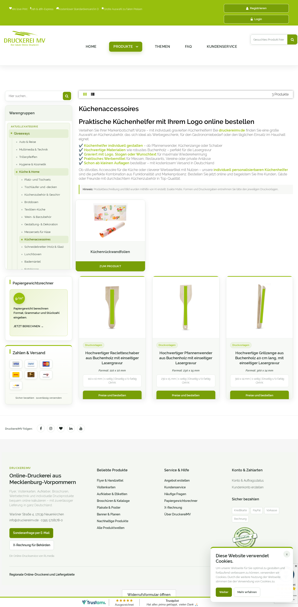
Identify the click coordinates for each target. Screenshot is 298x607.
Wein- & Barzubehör (37, 217)
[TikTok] (61, 428)
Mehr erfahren (247, 592)
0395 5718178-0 (52, 520)
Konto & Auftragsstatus (248, 480)
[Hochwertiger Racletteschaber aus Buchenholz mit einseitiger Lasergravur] (112, 307)
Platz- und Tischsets (37, 179)
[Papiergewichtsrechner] (39, 312)
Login (258, 19)
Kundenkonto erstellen (248, 487)
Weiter (223, 592)
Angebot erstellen (177, 480)
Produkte (123, 46)
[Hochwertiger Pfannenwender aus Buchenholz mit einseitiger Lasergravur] (185, 307)
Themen (162, 46)
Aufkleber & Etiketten (112, 494)
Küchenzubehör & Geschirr (42, 194)
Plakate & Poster (108, 507)
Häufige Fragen (175, 494)
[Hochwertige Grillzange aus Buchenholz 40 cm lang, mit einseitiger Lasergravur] (259, 307)
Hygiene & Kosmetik (32, 164)
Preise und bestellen (112, 395)
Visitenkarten (106, 487)
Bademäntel (32, 261)
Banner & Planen (108, 514)
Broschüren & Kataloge (113, 501)
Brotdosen (31, 202)
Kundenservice (222, 46)
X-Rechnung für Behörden (31, 545)
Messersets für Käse (37, 232)
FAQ (188, 46)
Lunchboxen (32, 254)
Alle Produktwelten (110, 528)
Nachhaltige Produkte (112, 521)
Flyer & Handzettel (110, 480)
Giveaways (22, 133)
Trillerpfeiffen (28, 157)
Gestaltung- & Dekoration (41, 224)
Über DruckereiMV (177, 514)
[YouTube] (81, 428)
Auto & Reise (27, 142)
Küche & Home (29, 171)
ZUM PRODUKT (110, 266)
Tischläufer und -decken (40, 187)
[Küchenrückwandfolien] (110, 220)
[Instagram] (51, 428)
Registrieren (258, 8)
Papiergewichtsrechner (180, 501)
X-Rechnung (173, 507)
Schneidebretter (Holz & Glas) (43, 246)
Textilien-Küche (34, 209)
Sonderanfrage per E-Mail (31, 533)
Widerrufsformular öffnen (149, 595)
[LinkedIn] (71, 428)
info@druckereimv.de (24, 520)
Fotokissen (31, 269)
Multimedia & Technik (33, 149)
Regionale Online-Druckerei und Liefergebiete (42, 574)
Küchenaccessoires (37, 239)
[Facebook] (41, 428)
